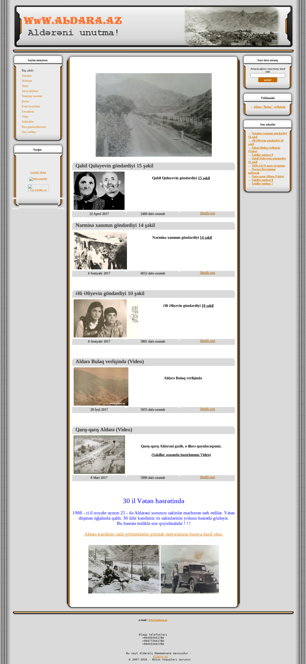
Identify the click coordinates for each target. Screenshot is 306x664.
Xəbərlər (27, 75)
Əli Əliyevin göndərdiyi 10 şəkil (110, 293)
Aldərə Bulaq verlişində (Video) (110, 361)
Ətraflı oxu (207, 213)
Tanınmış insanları (32, 96)
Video (25, 116)
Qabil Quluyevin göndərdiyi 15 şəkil (114, 166)
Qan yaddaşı (29, 132)
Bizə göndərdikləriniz (34, 127)
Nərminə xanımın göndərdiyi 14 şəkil (115, 225)
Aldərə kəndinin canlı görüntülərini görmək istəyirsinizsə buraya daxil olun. (153, 534)
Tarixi (25, 86)
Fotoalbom (28, 111)
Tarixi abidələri (30, 91)
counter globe (38, 172)
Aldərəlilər (28, 121)
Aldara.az (160, 656)
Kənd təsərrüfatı (31, 106)
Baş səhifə (27, 70)
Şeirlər (25, 101)
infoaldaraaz (158, 620)
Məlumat (27, 80)
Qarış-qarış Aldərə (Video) (104, 429)
